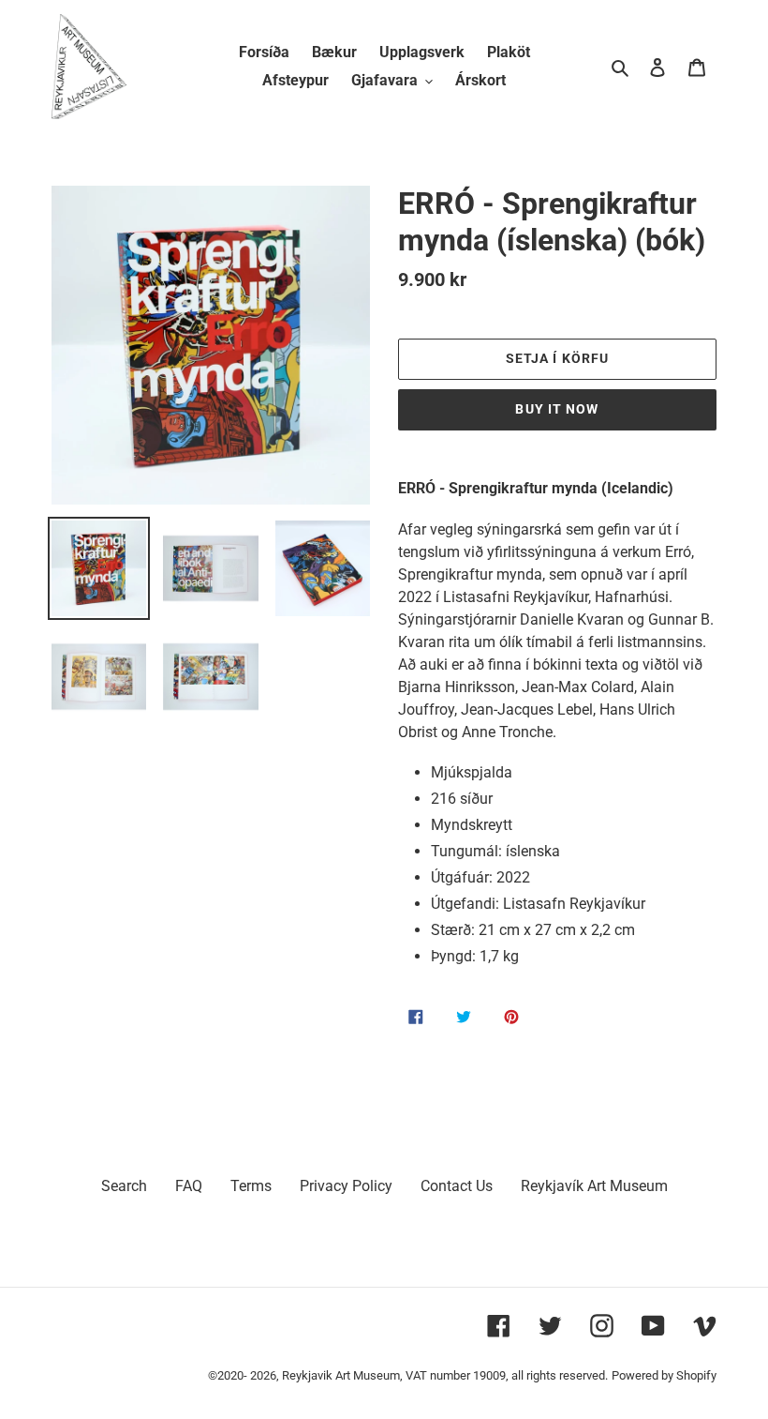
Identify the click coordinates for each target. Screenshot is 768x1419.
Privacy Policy (346, 1186)
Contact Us (457, 1186)
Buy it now (556, 408)
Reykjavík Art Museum (594, 1186)
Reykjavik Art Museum (341, 1375)
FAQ (188, 1186)
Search (124, 1186)
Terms (251, 1186)
